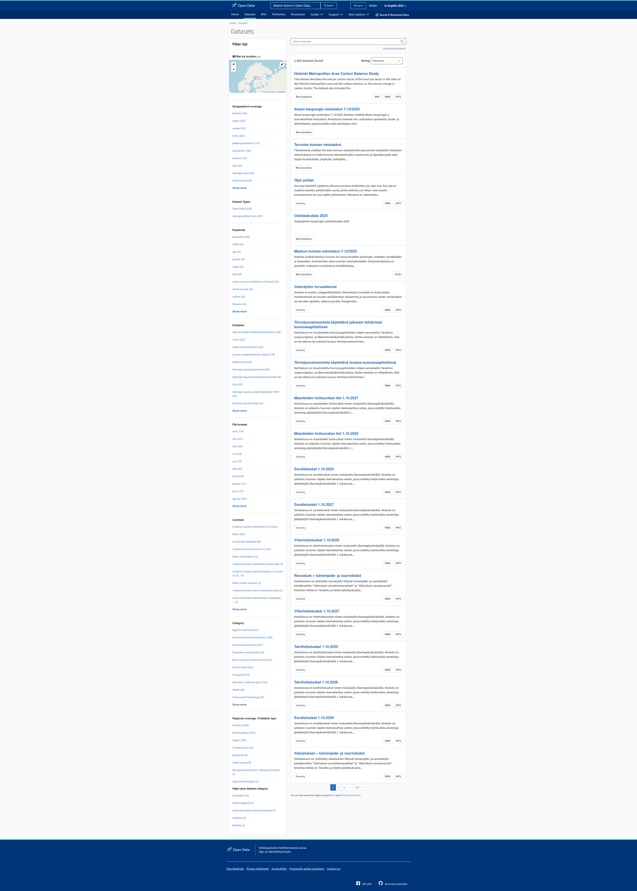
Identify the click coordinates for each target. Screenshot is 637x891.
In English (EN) (394, 5)
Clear (258, 56)
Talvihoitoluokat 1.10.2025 (316, 646)
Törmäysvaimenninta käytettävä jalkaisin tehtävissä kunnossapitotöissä (338, 324)
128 (357, 787)
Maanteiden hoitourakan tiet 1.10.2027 (326, 397)
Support (334, 14)
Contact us (333, 869)
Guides (315, 14)
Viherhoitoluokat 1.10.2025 (316, 540)
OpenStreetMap (269, 91)
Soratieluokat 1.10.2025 (314, 468)
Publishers (278, 14)
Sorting (365, 60)
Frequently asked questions (306, 869)
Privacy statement (258, 869)
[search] (402, 41)
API (333, 795)
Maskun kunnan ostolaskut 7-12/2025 (325, 251)
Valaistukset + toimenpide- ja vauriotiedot (329, 753)
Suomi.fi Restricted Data (394, 14)
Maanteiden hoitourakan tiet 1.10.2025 (326, 433)
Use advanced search (394, 48)
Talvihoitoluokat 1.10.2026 (316, 682)
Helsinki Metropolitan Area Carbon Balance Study (336, 73)
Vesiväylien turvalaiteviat (315, 286)
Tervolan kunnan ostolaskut (317, 144)
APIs (263, 14)
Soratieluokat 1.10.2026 (314, 717)
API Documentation (350, 795)
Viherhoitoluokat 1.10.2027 (316, 611)
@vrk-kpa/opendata (395, 884)
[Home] (243, 6)
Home (235, 14)
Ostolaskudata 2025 (311, 215)
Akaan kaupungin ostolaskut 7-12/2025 (327, 109)
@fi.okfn (367, 884)
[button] (233, 64)
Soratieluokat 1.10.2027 (314, 504)
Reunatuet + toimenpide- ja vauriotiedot (327, 575)
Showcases (298, 14)
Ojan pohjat (304, 180)
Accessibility (279, 869)
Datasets (250, 14)
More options (357, 14)
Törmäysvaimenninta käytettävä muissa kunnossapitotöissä (345, 362)
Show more (239, 188)
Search (329, 5)
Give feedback (235, 869)
